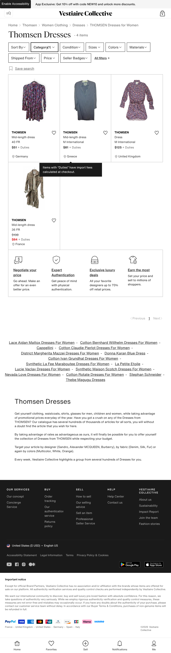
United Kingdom (24, 627)
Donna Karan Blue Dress (124, 353)
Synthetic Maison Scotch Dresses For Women (113, 369)
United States (43, 627)
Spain (69, 627)
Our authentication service (54, 511)
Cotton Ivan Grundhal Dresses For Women (83, 358)
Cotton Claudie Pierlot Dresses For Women (94, 348)
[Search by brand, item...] (8, 13)
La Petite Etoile (127, 364)
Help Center (116, 496)
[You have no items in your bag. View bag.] (162, 13)
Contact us (115, 502)
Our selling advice (83, 504)
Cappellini (44, 348)
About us (145, 499)
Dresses (79, 25)
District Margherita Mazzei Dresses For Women (60, 353)
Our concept (15, 496)
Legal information (51, 555)
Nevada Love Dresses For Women (33, 374)
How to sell (83, 496)
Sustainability (148, 506)
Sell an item (84, 513)
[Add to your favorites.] (54, 132)
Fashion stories (149, 524)
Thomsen (29, 25)
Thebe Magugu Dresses (85, 379)
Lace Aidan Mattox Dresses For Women (42, 342)
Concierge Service (14, 504)
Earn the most (139, 269)
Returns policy (49, 524)
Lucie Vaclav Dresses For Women (42, 369)
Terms (69, 555)
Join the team (148, 518)
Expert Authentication (63, 272)
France (9, 627)
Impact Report (149, 512)
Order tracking (50, 498)
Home (13, 25)
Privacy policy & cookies (92, 555)
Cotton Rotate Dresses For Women (95, 374)
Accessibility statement (22, 555)
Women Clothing (55, 25)
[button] (162, 13)
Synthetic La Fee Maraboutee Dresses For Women (67, 364)
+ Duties (23, 147)
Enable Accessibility (15, 4)
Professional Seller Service (85, 521)
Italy (77, 627)
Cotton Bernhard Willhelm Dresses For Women (118, 342)
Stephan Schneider (145, 374)
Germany (58, 627)
